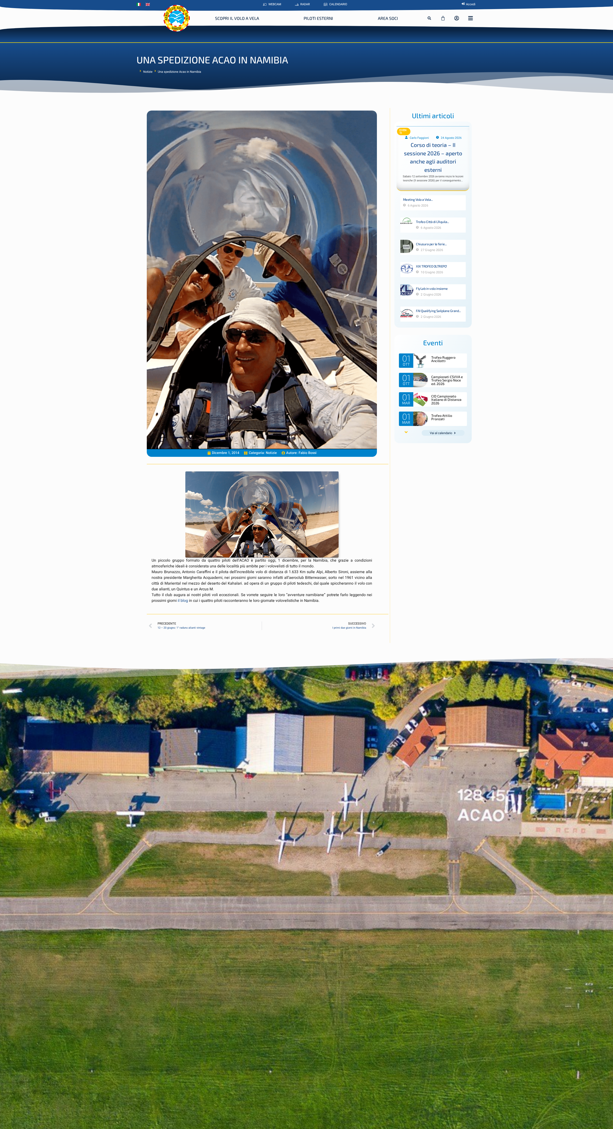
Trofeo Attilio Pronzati (441, 417)
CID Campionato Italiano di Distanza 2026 (446, 399)
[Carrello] (443, 18)
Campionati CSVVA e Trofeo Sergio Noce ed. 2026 (447, 380)
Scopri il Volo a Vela (237, 18)
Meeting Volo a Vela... (418, 199)
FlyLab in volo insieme (432, 288)
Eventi (403, 131)
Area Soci (388, 18)
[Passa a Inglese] (148, 4)
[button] (429, 18)
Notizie (148, 72)
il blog (183, 601)
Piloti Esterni (318, 18)
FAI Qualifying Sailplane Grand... (438, 311)
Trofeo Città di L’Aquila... (432, 222)
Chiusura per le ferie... (431, 244)
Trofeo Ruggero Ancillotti (443, 359)
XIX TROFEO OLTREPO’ (431, 266)
